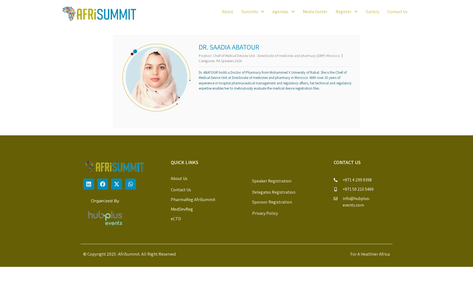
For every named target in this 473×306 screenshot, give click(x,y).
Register (343, 12)
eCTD (176, 219)
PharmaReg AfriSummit (193, 199)
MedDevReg (182, 209)
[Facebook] (102, 184)
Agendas (280, 12)
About (227, 12)
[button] (252, 11)
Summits (249, 12)
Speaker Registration (272, 181)
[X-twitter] (116, 184)
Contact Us (397, 12)
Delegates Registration (273, 192)
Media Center (315, 12)
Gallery (372, 12)
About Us (179, 178)
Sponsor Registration (272, 202)
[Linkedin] (88, 184)
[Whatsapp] (130, 184)
